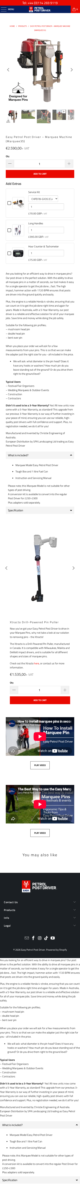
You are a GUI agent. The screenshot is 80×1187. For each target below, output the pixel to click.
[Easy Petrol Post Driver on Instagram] (40, 938)
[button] (40, 1125)
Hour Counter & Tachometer (43, 246)
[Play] (40, 568)
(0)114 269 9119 (46, 2)
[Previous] (9, 70)
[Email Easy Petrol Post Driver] (27, 938)
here (36, 663)
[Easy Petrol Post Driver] (40, 9)
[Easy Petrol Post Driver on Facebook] (33, 938)
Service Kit (34, 192)
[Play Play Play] (40, 70)
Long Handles (35, 223)
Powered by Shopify (56, 950)
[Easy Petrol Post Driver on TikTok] (46, 938)
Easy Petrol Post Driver (33, 950)
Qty (7, 156)
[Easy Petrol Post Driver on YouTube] (53, 938)
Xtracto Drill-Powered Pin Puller (34, 622)
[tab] (40, 455)
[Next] (71, 70)
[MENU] (2, 9)
